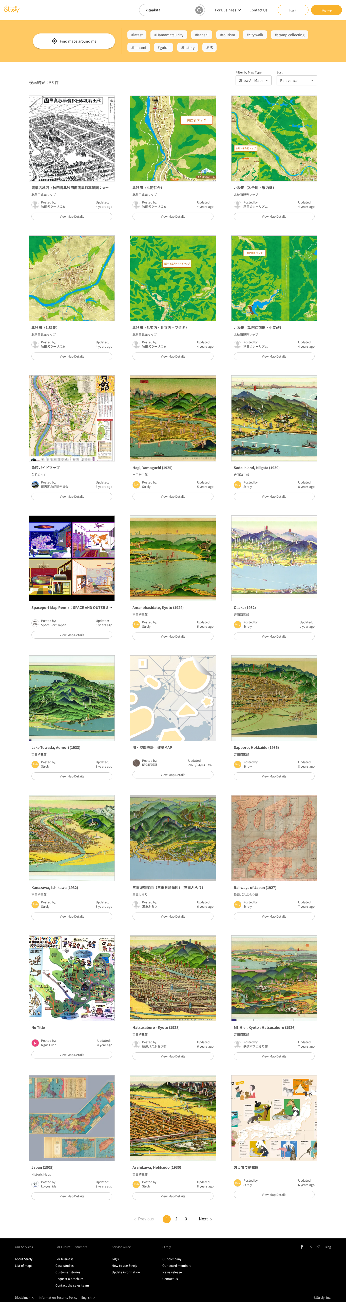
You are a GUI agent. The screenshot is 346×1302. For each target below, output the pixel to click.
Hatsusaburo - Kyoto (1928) (156, 1027)
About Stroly (23, 1259)
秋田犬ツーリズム (53, 206)
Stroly (146, 486)
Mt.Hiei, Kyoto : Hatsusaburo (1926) (265, 1027)
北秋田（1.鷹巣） (45, 327)
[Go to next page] (205, 1219)
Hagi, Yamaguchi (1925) (152, 467)
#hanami (138, 47)
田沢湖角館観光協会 (54, 486)
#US (209, 47)
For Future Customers (71, 1246)
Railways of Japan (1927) (255, 887)
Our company (171, 1259)
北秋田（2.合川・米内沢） (255, 187)
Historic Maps (41, 1174)
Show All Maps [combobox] (251, 80)
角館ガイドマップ (45, 467)
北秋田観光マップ (43, 194)
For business (64, 1259)
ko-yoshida (48, 1186)
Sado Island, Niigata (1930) (257, 467)
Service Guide (121, 1246)
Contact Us (258, 9)
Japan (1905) (42, 1167)
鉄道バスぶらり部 (246, 894)
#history (188, 47)
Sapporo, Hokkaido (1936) (256, 747)
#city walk (255, 34)
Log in (293, 10)
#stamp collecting (289, 34)
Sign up (326, 10)
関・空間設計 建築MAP (152, 747)
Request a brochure (69, 1278)
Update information (126, 1272)
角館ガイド (39, 474)
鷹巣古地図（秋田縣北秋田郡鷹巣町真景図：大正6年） (75, 187)
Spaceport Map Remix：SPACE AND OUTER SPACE (74, 607)
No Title (38, 1027)
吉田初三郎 (140, 474)
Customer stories (67, 1272)
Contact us (170, 1278)
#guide (163, 47)
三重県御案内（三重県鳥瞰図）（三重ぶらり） (168, 887)
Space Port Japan (53, 625)
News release (172, 1272)
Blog (328, 1246)
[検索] (199, 10)
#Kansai (201, 34)
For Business (225, 9)
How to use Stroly (124, 1265)
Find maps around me (78, 41)
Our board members (176, 1265)
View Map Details (72, 216)
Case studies (64, 1265)
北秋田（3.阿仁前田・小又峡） (258, 327)
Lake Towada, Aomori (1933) (55, 747)
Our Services (24, 1246)
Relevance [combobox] (289, 80)
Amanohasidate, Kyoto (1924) (158, 607)
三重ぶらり (140, 894)
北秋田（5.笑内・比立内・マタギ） (160, 327)
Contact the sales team (72, 1285)
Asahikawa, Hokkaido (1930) (156, 1167)
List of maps (23, 1265)
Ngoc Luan (48, 1045)
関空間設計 (149, 764)
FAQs (115, 1259)
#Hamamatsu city (168, 34)
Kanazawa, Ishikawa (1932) (54, 887)
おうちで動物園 (246, 1167)
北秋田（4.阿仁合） (148, 187)
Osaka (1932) (245, 607)
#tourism (227, 34)
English (86, 1297)
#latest (137, 34)
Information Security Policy (58, 1297)
